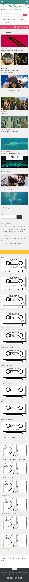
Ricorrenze (21, 67)
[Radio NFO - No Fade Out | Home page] (4, 2)
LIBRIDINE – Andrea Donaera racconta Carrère (12, 532)
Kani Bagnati (4, 151)
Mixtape (3, 273)
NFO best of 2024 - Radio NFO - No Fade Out (12, 234)
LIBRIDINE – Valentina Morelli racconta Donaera (12, 514)
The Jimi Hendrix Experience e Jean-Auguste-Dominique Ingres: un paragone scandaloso (9, 70)
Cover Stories (13, 67)
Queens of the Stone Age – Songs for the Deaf (12, 50)
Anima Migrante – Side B (7, 293)
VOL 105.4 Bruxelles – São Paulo (9, 131)
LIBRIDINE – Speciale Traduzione (9, 550)
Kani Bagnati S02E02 (6, 190)
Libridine (3, 457)
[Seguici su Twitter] (22, 27)
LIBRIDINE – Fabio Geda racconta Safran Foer (12, 477)
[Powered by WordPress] (9, 574)
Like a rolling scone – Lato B (8, 437)
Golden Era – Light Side (6, 383)
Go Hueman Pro (21, 574)
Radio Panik (4, 111)
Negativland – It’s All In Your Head (10, 91)
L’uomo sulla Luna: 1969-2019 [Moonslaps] (11, 329)
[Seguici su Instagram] (20, 27)
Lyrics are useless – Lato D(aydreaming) (10, 275)
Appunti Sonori (15, 48)
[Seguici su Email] (27, 27)
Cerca (2, 214)
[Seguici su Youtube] (17, 27)
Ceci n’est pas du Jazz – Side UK (16, 231)
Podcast (3, 129)
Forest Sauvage (5, 113)
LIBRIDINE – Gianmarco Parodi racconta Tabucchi (13, 459)
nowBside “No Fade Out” (7, 401)
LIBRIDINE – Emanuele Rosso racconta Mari (11, 495)
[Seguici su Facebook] (15, 27)
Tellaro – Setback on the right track (17, 226)
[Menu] (27, 2)
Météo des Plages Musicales (8, 208)
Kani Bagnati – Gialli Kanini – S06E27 (10, 153)
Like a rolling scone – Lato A (8, 311)
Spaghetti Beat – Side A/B (7, 419)
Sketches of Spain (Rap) (6, 365)
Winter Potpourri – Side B (7, 347)
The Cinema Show (5, 171)
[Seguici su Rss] (25, 27)
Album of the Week (6, 48)
